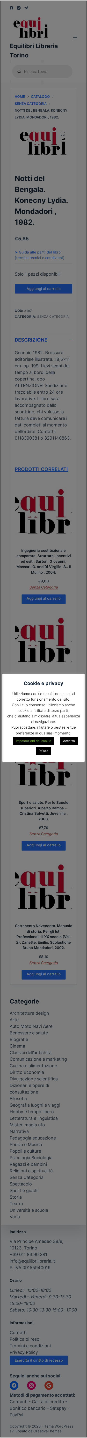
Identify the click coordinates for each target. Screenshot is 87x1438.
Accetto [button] (69, 741)
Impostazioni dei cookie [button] (33, 741)
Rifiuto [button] (43, 751)
